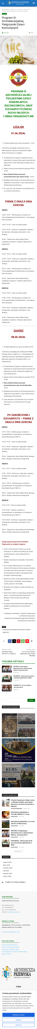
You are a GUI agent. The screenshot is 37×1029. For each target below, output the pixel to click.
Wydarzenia (14, 9)
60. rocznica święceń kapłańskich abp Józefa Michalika (27, 653)
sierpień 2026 (7, 862)
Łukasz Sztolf (14, 816)
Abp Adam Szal (5, 671)
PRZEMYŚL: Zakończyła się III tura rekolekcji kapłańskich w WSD (21, 843)
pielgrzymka (6, 632)
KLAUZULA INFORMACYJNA (10, 949)
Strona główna (5, 9)
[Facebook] (10, 641)
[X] (14, 641)
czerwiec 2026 (7, 868)
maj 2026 (6, 870)
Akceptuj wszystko (18, 1015)
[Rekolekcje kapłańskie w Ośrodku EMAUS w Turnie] (5, 815)
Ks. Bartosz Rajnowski (16, 808)
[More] (32, 641)
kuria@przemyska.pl (13, 912)
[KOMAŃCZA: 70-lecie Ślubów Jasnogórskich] (7, 688)
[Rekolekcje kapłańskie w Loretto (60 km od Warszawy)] (5, 824)
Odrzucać (18, 1025)
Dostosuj (18, 1020)
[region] (18, 1009)
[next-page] (6, 694)
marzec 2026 (7, 876)
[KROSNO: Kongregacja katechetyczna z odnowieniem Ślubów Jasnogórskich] (7, 669)
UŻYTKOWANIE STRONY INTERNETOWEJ (14, 952)
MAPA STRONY (6, 954)
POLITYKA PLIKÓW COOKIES (10, 947)
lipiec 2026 (6, 865)
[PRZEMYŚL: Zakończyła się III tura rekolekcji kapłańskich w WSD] (7, 678)
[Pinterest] (18, 641)
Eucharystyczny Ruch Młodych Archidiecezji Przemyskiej (16, 629)
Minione (20, 9)
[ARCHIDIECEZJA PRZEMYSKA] (18, 3)
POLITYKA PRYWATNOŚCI (10, 945)
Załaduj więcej (18, 851)
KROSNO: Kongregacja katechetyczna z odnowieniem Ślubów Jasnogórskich (22, 668)
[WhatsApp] (23, 641)
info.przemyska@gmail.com (10, 932)
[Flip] (27, 641)
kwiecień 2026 (7, 873)
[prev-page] (3, 694)
